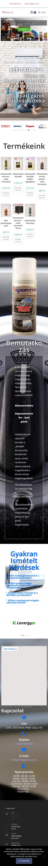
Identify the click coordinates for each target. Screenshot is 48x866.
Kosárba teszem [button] (6, 194)
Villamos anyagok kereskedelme (24, 23)
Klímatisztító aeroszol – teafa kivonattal (6, 178)
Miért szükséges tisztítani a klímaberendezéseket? (22, 576)
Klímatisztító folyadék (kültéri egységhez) (30, 178)
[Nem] (45, 856)
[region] (24, 29)
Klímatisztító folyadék (18, 175)
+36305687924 (24, 743)
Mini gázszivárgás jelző (6, 223)
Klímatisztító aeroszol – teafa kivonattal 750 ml (18, 223)
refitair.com (16, 845)
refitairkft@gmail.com (16, 837)
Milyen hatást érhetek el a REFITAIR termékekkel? (22, 594)
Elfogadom (24, 861)
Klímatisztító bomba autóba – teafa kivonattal (42, 179)
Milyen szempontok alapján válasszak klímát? (22, 601)
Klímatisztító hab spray (30, 221)
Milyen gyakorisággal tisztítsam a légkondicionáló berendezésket (22, 585)
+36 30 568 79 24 (15, 4)
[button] (12, 130)
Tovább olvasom (18, 240)
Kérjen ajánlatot (24, 26)
